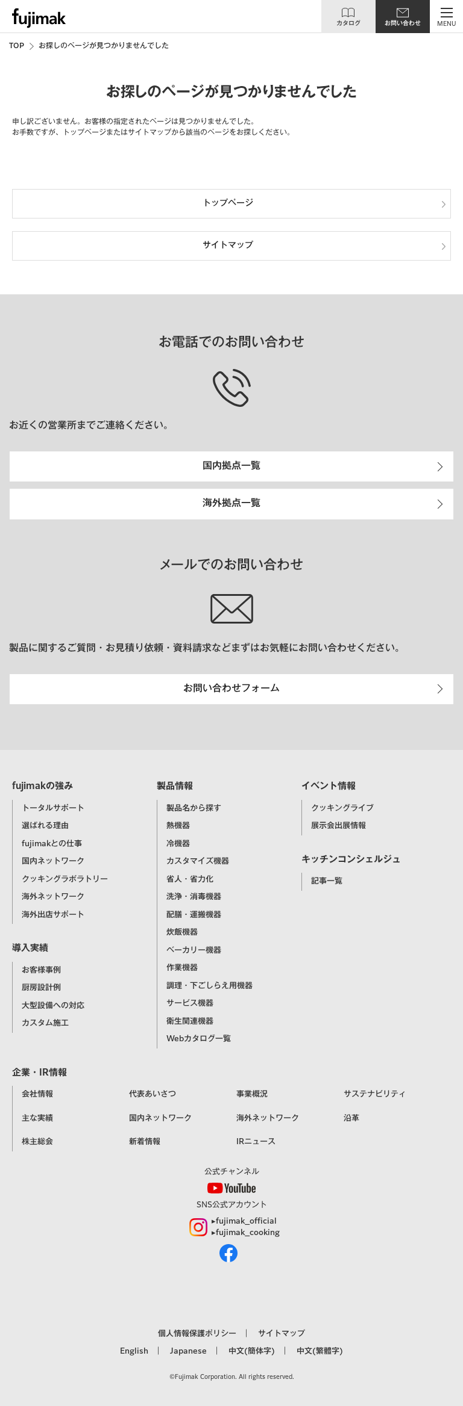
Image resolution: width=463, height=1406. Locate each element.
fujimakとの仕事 (52, 844)
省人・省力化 (189, 880)
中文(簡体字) (251, 1351)
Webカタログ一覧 (198, 1039)
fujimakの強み (42, 786)
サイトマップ (281, 1334)
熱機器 (178, 826)
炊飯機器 (182, 933)
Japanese (188, 1351)
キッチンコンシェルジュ (351, 859)
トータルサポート (53, 809)
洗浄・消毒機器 (193, 897)
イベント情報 (328, 786)
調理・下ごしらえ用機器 (209, 986)
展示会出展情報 (338, 826)
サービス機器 (189, 1004)
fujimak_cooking (248, 1233)
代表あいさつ (152, 1094)
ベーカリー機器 (193, 951)
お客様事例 (41, 970)
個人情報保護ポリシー (197, 1334)
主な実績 (37, 1119)
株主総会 (37, 1142)
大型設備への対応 (53, 1006)
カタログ (348, 23)
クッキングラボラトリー (65, 880)
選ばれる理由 (45, 826)
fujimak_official (246, 1221)
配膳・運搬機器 (193, 915)
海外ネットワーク (53, 897)
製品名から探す (193, 809)
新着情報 (144, 1142)
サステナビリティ (375, 1094)
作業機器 (182, 968)
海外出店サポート (53, 915)
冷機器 (178, 844)
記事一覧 (326, 881)
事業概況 (252, 1094)
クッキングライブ (342, 809)
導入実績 (30, 948)
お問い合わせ (403, 23)
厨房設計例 (41, 988)
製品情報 (175, 786)
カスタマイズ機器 (197, 862)
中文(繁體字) (320, 1351)
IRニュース (256, 1142)
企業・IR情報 (39, 1072)
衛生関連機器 (189, 1022)
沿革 (351, 1119)
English (134, 1351)
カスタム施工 (45, 1023)
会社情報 (37, 1094)
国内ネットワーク (53, 862)
